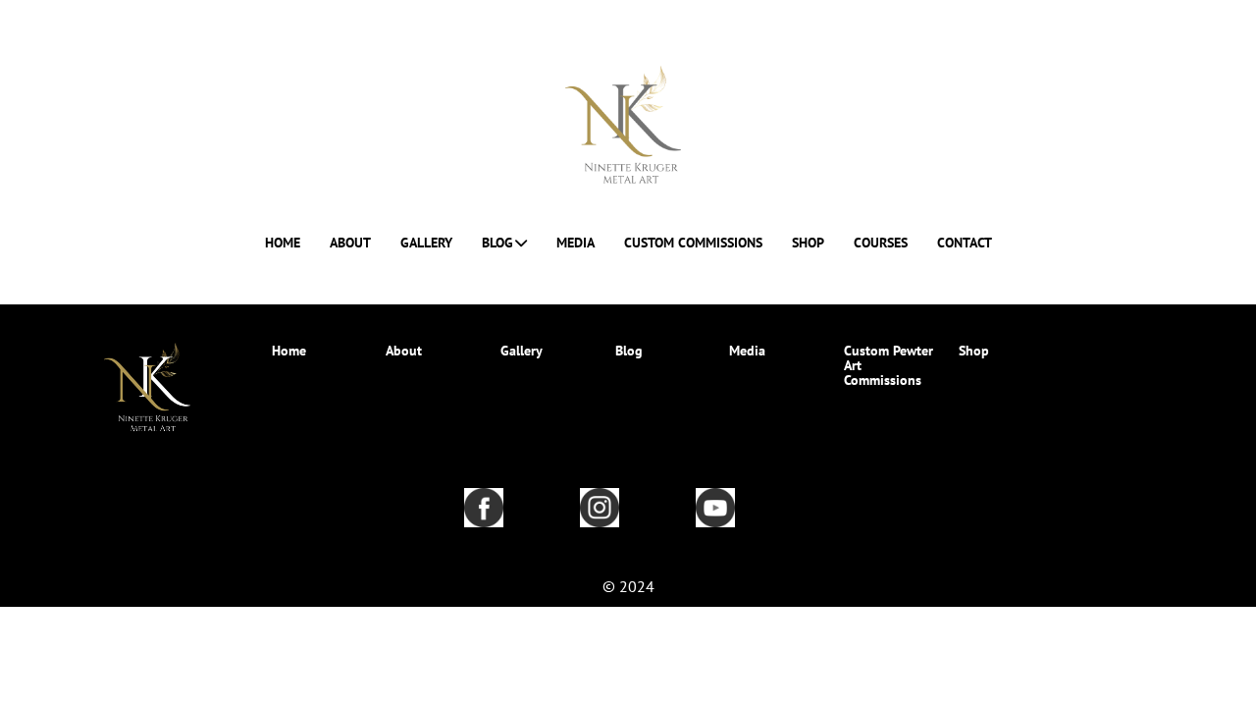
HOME (282, 243)
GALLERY (426, 243)
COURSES (881, 243)
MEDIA (575, 243)
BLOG (497, 243)
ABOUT (350, 243)
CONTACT (964, 243)
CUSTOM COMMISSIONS (693, 243)
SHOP (808, 243)
